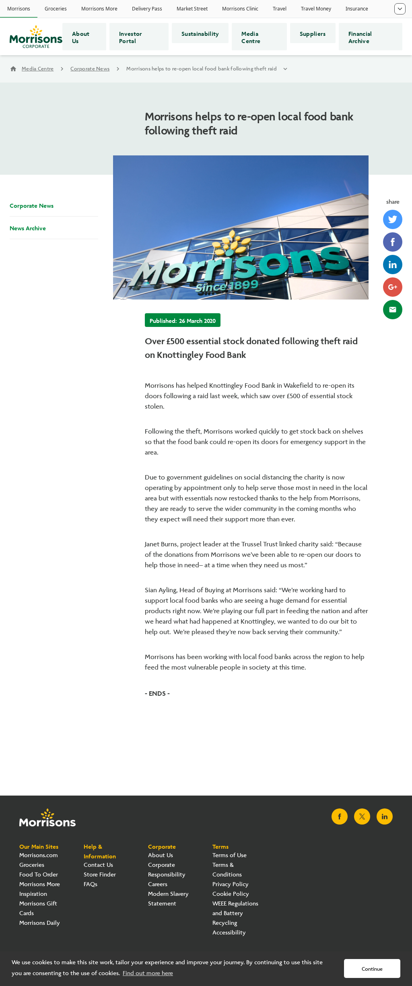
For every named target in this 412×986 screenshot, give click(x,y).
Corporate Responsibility (166, 870)
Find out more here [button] (148, 973)
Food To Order (38, 874)
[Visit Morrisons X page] (362, 816)
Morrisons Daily (39, 923)
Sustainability (200, 33)
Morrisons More (39, 884)
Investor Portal (130, 36)
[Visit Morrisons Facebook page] (340, 816)
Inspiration (33, 894)
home (13, 68)
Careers (157, 884)
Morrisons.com (38, 855)
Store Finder (100, 874)
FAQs (90, 884)
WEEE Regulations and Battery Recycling (235, 913)
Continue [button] (372, 969)
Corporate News (89, 68)
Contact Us (98, 865)
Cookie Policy (230, 894)
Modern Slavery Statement (168, 899)
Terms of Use (229, 855)
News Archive (28, 227)
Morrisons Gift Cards (38, 908)
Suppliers (313, 33)
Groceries (31, 865)
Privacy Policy (230, 884)
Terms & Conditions (227, 870)
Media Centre (250, 36)
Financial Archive (360, 36)
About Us (81, 36)
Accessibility (229, 932)
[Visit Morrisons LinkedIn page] (385, 816)
